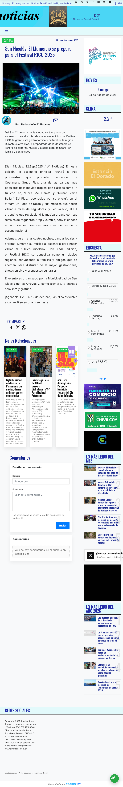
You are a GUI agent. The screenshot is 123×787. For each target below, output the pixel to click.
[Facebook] (94, 3)
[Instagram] (99, 3)
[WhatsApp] (83, 3)
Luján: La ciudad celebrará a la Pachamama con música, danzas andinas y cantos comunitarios (14, 388)
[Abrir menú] (7, 31)
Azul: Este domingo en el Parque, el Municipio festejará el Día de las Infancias (65, 388)
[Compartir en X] (17, 327)
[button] (77, 3)
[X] (88, 3)
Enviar (62, 525)
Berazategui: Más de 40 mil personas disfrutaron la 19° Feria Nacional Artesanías (41, 388)
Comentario (17, 489)
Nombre (16, 476)
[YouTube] (111, 3)
